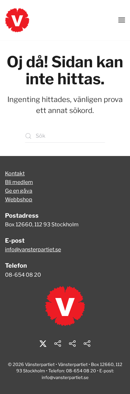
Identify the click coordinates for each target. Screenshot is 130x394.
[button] (121, 20)
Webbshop (18, 199)
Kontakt (15, 173)
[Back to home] (17, 20)
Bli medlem (19, 182)
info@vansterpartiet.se (33, 249)
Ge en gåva (18, 191)
